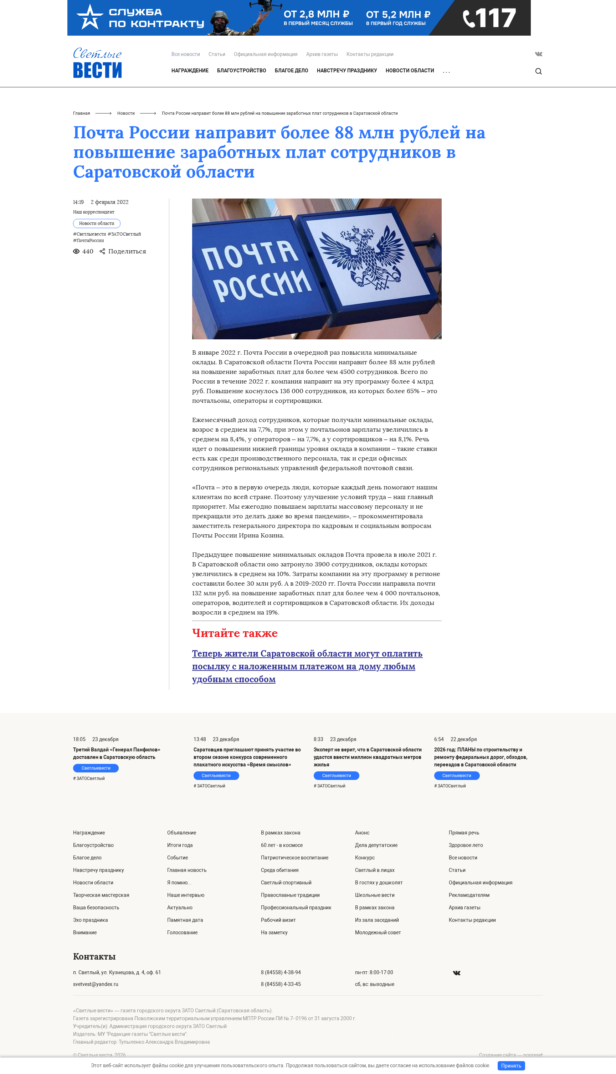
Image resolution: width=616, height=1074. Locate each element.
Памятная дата (185, 920)
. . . (446, 71)
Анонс (362, 833)
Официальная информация (266, 54)
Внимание (85, 932)
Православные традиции (290, 895)
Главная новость (187, 870)
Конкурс (365, 857)
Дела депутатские (376, 845)
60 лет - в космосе (282, 845)
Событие (177, 857)
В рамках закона (281, 833)
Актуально (179, 907)
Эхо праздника (90, 920)
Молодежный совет (378, 932)
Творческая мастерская (101, 895)
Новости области (410, 70)
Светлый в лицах (375, 870)
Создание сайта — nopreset (511, 1055)
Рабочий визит (278, 920)
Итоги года (180, 845)
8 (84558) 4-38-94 (281, 972)
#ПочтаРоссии (88, 240)
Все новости (463, 857)
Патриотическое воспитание (294, 857)
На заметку (274, 932)
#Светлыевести (89, 234)
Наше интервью (185, 895)
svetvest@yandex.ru (95, 984)
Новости (126, 113)
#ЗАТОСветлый (124, 234)
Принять (511, 1066)
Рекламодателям (469, 895)
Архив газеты (322, 54)
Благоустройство (241, 70)
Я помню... (179, 882)
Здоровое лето (466, 845)
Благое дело (291, 70)
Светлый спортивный (286, 882)
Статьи (217, 54)
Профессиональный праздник (296, 907)
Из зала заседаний (377, 920)
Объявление (181, 833)
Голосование (182, 932)
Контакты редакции (370, 54)
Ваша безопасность (96, 907)
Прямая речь (464, 833)
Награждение (190, 70)
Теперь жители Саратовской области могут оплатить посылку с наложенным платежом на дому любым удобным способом (307, 666)
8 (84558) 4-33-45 (281, 984)
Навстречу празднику (347, 70)
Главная (81, 113)
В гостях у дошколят (379, 882)
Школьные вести (375, 895)
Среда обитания (280, 870)
